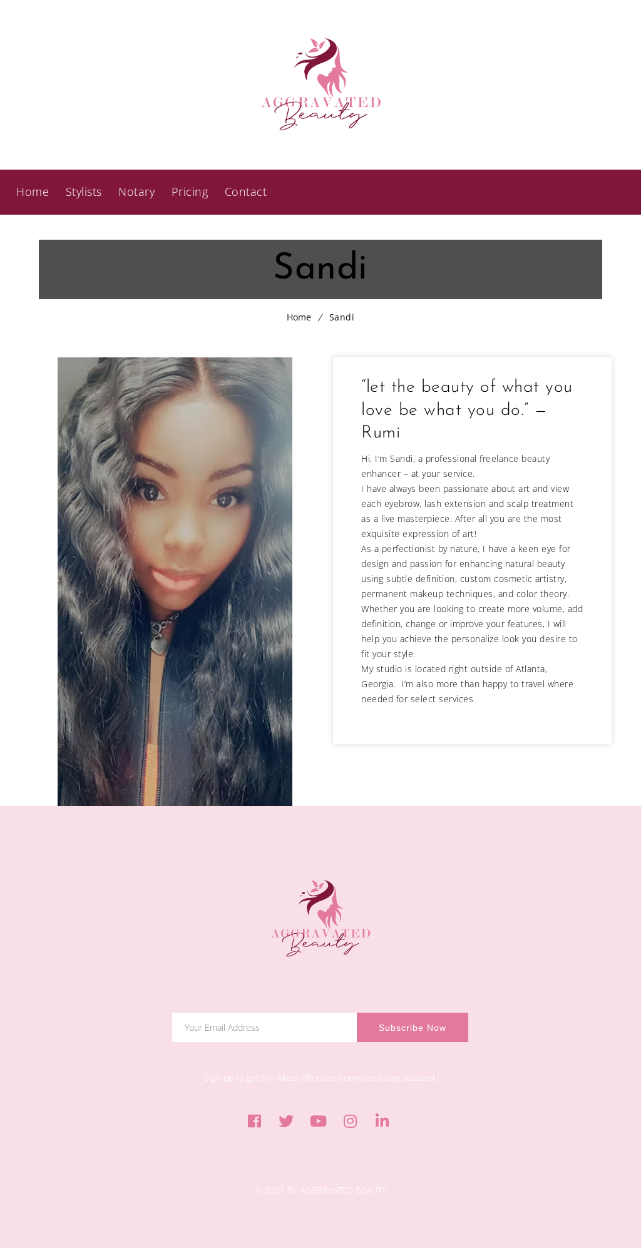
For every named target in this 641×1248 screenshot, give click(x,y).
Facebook (254, 1121)
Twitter (286, 1121)
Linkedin (382, 1121)
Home (299, 317)
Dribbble (350, 1121)
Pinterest (318, 1121)
